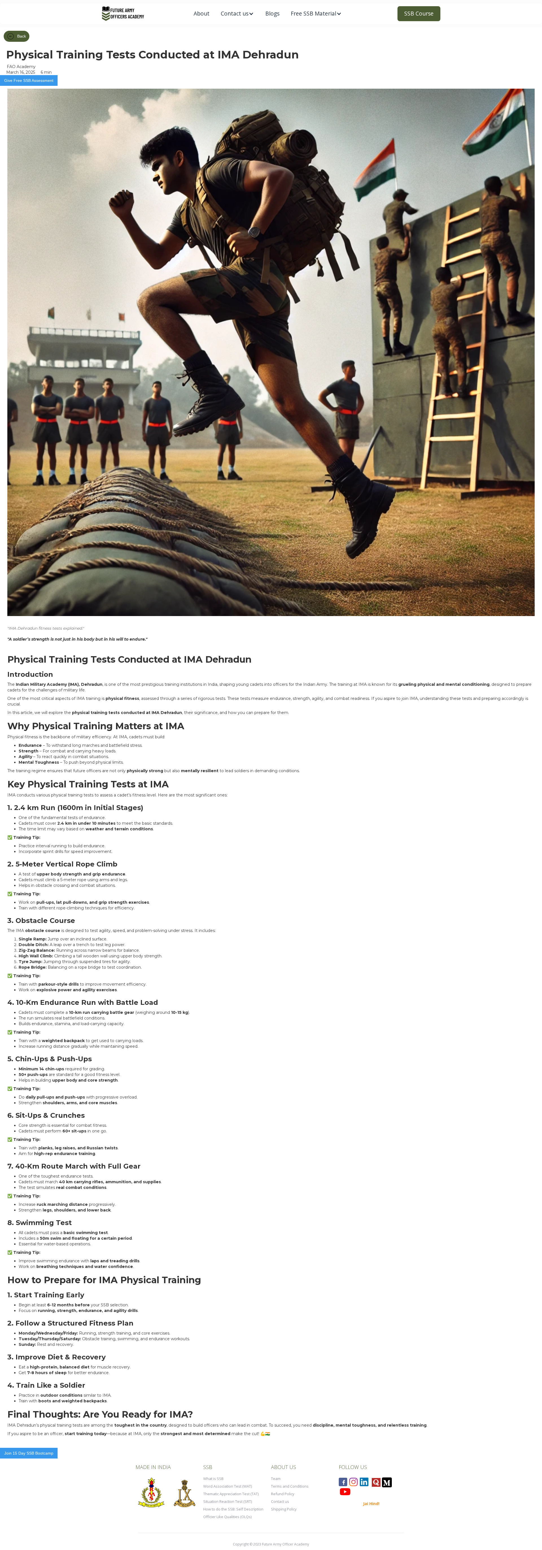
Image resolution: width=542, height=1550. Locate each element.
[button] (237, 13)
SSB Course (419, 13)
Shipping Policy (284, 1509)
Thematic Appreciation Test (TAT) (231, 1493)
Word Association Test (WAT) (227, 1486)
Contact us (280, 1501)
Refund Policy (282, 1493)
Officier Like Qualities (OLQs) (227, 1516)
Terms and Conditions (290, 1486)
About (201, 13)
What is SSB (213, 1478)
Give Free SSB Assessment (28, 80)
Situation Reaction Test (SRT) (227, 1501)
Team (276, 1478)
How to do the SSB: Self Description (233, 1509)
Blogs (272, 13)
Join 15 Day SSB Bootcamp (28, 1453)
